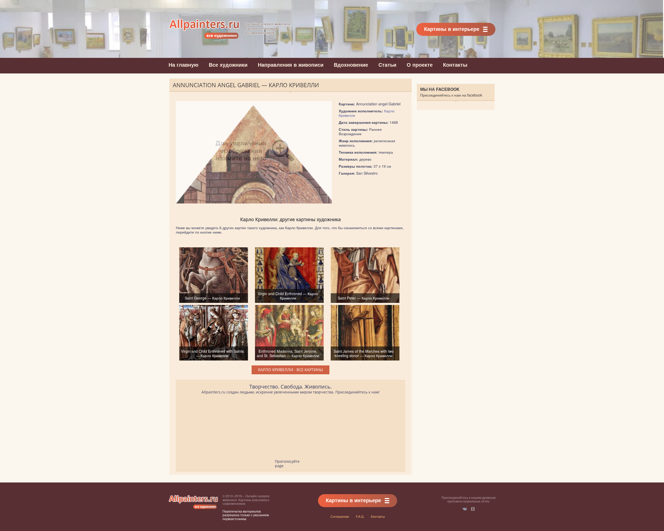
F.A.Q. (360, 516)
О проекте (420, 64)
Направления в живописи (290, 64)
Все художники (228, 64)
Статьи (387, 64)
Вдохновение (351, 64)
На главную (183, 64)
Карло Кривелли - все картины (290, 369)
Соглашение (339, 516)
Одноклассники (473, 509)
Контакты (455, 64)
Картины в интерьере (451, 28)
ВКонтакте (464, 509)
